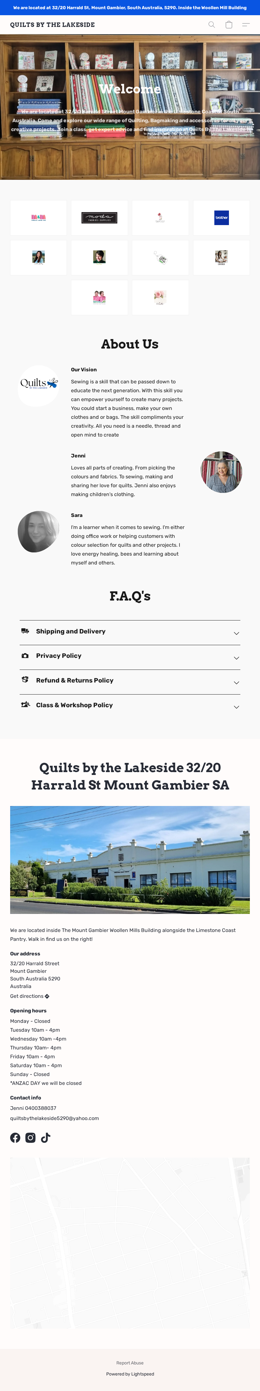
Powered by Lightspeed (130, 1374)
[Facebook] (15, 1138)
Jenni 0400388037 (33, 1108)
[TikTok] (46, 1138)
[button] (52, 24)
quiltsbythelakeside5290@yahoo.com (54, 1118)
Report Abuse (130, 1363)
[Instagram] (30, 1138)
